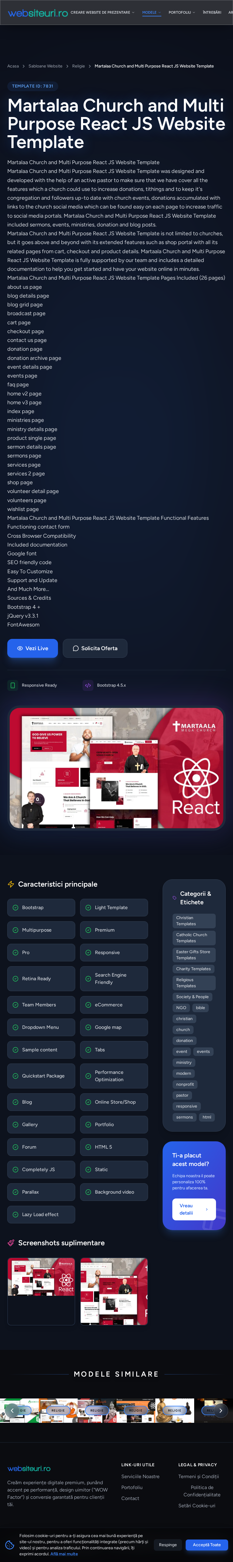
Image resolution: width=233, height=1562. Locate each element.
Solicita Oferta (99, 648)
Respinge (168, 1544)
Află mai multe (64, 1554)
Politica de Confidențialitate (202, 1491)
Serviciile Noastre (140, 1476)
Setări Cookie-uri (196, 1506)
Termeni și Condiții (198, 1476)
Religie (78, 66)
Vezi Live (36, 648)
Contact (130, 1498)
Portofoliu (132, 1487)
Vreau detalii (186, 1209)
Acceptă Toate (207, 1544)
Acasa (13, 66)
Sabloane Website (45, 66)
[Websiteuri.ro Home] (38, 12)
